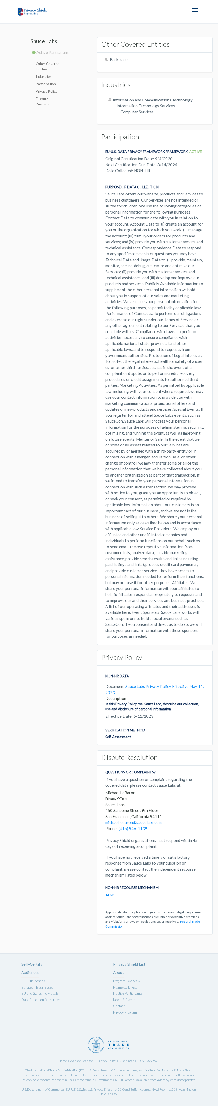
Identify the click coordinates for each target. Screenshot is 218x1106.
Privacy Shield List (129, 964)
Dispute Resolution (44, 101)
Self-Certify (32, 964)
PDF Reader (126, 1080)
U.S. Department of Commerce (108, 1070)
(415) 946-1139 (133, 828)
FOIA (140, 1061)
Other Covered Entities (48, 66)
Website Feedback (82, 1061)
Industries (43, 76)
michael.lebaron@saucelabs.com (133, 822)
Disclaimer (126, 1061)
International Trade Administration (54, 1070)
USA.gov (151, 1061)
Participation (46, 84)
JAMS (110, 894)
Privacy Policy (46, 91)
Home (62, 1061)
